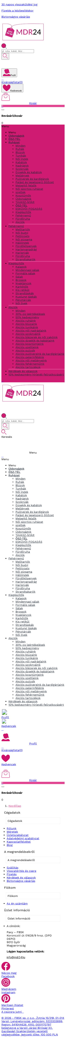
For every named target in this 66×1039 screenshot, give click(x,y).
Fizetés (12, 874)
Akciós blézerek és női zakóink (36, 337)
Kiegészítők (23, 212)
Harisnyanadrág (26, 249)
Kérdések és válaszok (21, 877)
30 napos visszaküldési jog (19, 4)
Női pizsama (23, 239)
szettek (20, 192)
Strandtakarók (25, 259)
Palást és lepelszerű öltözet (34, 182)
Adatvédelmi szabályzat (23, 838)
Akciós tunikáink (26, 327)
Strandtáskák (24, 293)
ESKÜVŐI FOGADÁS (28, 208)
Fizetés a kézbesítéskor (17, 10)
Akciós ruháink (25, 320)
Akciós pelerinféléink (29, 357)
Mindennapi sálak (27, 270)
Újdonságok (23, 199)
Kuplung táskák (26, 296)
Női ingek (21, 159)
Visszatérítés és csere (21, 871)
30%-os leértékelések (30, 314)
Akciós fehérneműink (29, 364)
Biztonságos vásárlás (15, 16)
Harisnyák (22, 252)
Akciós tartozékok (27, 367)
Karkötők (21, 286)
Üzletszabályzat (18, 835)
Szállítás (12, 867)
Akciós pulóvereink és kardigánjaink (39, 354)
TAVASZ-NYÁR (24, 202)
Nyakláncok (23, 283)
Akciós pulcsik (25, 350)
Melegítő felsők (25, 185)
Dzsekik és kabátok (28, 172)
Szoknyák (22, 169)
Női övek (21, 303)
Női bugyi (21, 232)
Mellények (22, 175)
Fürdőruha (22, 218)
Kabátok (21, 162)
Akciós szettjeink (27, 347)
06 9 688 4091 (17, 63)
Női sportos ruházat (29, 189)
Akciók (20, 222)
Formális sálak (25, 273)
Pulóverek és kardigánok (32, 179)
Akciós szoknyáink (27, 334)
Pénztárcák (23, 300)
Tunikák (20, 155)
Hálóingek (22, 242)
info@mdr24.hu (16, 957)
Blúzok (20, 152)
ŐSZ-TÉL (21, 205)
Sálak (19, 276)
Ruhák (19, 149)
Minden (20, 145)
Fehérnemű (23, 215)
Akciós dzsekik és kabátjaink (34, 340)
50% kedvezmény (27, 317)
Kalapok (21, 266)
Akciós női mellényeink (31, 360)
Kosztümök (23, 195)
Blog (10, 845)
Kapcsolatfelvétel (19, 841)
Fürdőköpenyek (26, 246)
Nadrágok (22, 165)
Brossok (20, 280)
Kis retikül (22, 290)
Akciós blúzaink (26, 324)
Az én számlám (17, 903)
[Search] (5, 56)
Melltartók (22, 229)
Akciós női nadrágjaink (30, 330)
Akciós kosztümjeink (29, 344)
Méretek (12, 831)
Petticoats (22, 236)
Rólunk (11, 828)
